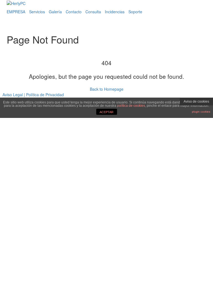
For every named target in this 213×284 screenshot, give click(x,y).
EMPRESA (16, 11)
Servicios (37, 11)
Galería (55, 11)
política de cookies (131, 106)
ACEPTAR (106, 112)
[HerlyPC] (16, 3)
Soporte (135, 11)
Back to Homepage (106, 89)
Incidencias (115, 11)
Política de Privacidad (45, 94)
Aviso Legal (12, 94)
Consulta (93, 11)
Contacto (74, 11)
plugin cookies (201, 111)
